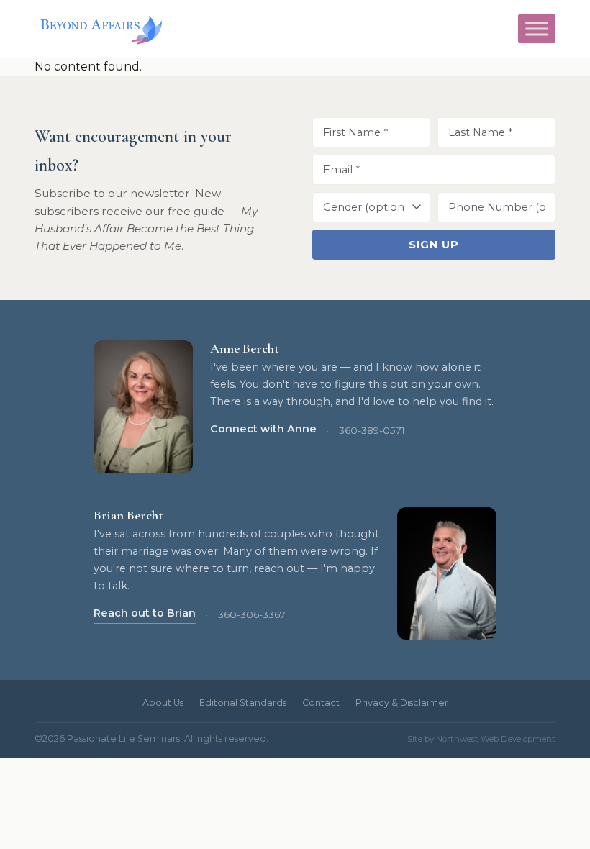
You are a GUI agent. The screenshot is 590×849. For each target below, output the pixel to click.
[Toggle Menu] (536, 28)
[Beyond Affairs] (98, 29)
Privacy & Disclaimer (401, 702)
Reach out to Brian (145, 613)
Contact (321, 702)
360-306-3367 (252, 614)
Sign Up (433, 244)
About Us (162, 702)
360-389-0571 (372, 430)
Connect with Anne (263, 428)
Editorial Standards (242, 702)
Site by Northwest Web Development (481, 739)
